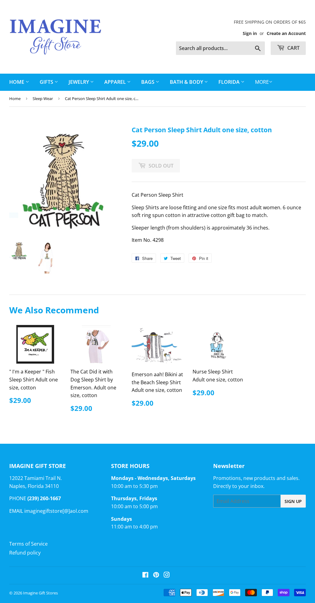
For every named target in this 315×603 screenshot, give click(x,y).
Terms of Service (28, 543)
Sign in (250, 33)
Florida (229, 82)
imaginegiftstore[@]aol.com (56, 511)
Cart (293, 47)
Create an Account (286, 33)
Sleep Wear (43, 98)
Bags (148, 82)
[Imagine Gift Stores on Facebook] (145, 575)
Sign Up (293, 501)
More (262, 82)
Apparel (115, 82)
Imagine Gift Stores (40, 593)
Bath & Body (187, 82)
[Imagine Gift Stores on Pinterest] (156, 575)
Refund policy (25, 552)
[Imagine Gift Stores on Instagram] (167, 575)
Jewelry (79, 82)
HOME (17, 82)
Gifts (47, 82)
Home (15, 98)
